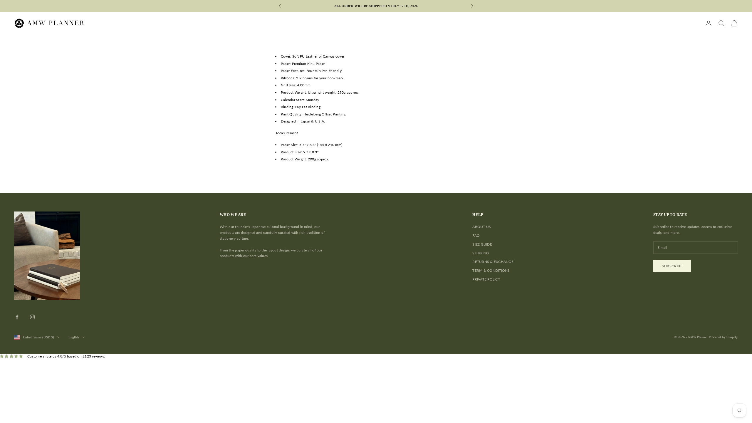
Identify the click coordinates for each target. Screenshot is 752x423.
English (73, 337)
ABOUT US (481, 226)
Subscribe (672, 266)
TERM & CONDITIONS (491, 270)
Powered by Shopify (723, 337)
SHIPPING (480, 253)
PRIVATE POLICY (486, 279)
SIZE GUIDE (482, 244)
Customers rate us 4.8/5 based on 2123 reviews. (66, 356)
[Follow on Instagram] (32, 317)
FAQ (476, 235)
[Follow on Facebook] (17, 317)
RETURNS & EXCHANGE (492, 261)
